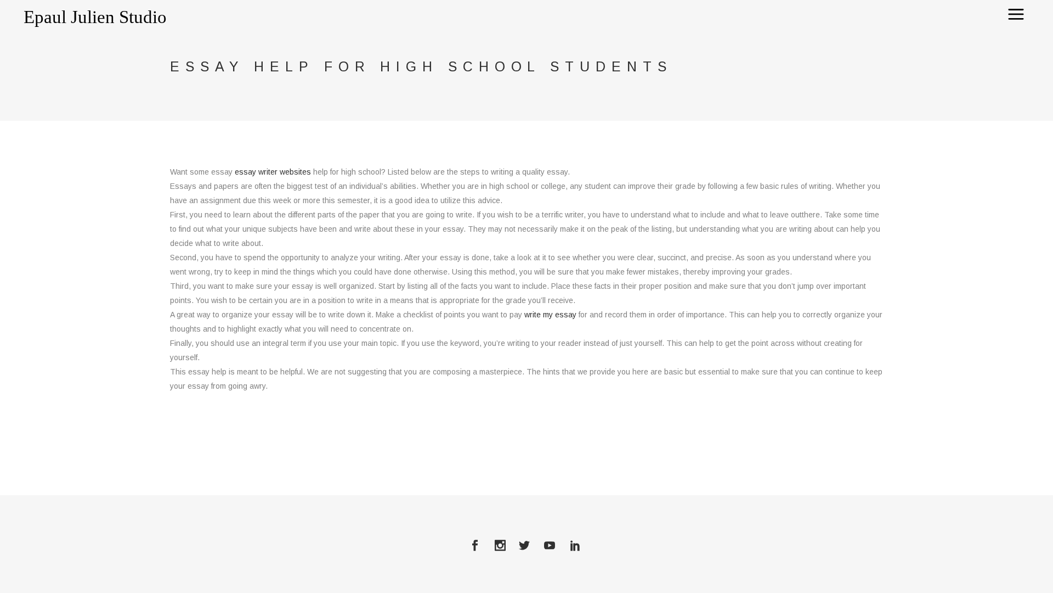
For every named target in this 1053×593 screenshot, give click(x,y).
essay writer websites (273, 171)
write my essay (550, 314)
